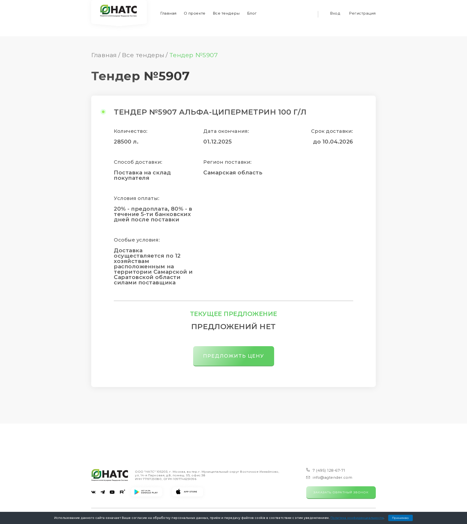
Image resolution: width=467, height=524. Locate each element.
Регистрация (362, 13)
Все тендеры (226, 13)
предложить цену (233, 356)
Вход (335, 13)
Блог (252, 13)
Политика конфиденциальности (357, 518)
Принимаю (400, 518)
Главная (168, 13)
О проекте (195, 13)
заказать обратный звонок (341, 492)
